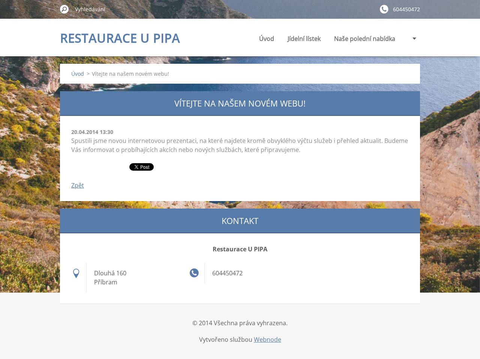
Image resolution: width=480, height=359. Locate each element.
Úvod (266, 39)
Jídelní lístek (304, 39)
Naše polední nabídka (364, 39)
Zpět (77, 185)
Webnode (267, 339)
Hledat (64, 9)
